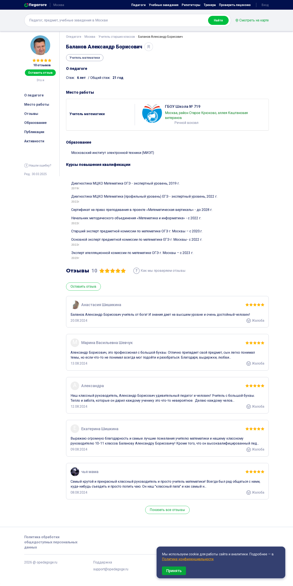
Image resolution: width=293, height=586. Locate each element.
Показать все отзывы (167, 510)
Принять (174, 570)
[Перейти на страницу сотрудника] (152, 113)
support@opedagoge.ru (110, 569)
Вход (265, 5)
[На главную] (35, 5)
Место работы (36, 104)
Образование (35, 123)
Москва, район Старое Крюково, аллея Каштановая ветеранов (206, 115)
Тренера (210, 5)
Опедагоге (73, 36)
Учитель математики (84, 57)
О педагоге (34, 95)
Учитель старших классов (116, 36)
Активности (34, 141)
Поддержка (102, 562)
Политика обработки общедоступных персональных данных (50, 542)
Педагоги (138, 5)
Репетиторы (191, 5)
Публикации (34, 132)
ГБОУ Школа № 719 (182, 106)
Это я (40, 80)
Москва (90, 36)
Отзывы (31, 114)
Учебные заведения (163, 5)
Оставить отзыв (40, 72)
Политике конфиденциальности (187, 559)
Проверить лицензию (235, 5)
